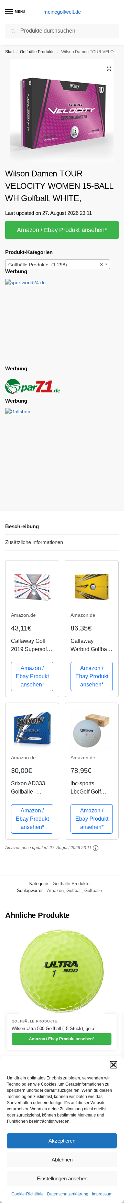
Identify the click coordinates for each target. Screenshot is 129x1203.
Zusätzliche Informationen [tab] (34, 542)
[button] (113, 1064)
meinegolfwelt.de (62, 12)
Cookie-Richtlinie (27, 1194)
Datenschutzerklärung (67, 1194)
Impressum (102, 1194)
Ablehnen (62, 1159)
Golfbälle (93, 890)
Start (9, 51)
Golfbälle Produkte (37, 51)
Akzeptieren (62, 1141)
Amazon (55, 890)
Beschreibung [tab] (22, 526)
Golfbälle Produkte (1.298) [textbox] (55, 264)
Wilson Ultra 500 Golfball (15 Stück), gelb (53, 1028)
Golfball (74, 890)
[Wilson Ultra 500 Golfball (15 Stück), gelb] (62, 971)
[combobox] (57, 264)
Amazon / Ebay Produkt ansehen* (62, 230)
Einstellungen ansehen (62, 1178)
